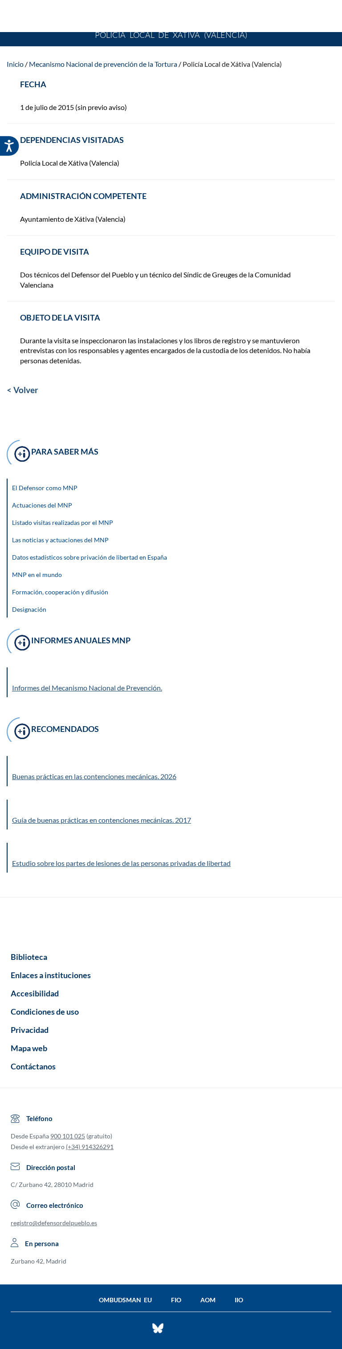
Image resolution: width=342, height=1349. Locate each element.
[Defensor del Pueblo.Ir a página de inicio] (171, 921)
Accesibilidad (35, 993)
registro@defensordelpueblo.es (54, 1223)
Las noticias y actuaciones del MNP (60, 540)
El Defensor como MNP (44, 488)
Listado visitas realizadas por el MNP (62, 522)
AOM (208, 1300)
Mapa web (29, 1048)
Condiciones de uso (45, 1011)
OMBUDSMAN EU (125, 1300)
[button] (171, 770)
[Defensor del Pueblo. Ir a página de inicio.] (171, 17)
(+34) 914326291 (90, 1146)
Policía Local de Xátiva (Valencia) (232, 64)
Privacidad (30, 1030)
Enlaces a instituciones (51, 975)
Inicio (15, 64)
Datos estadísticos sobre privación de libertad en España (89, 557)
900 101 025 (67, 1136)
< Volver (22, 390)
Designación (29, 609)
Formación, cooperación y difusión (60, 592)
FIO (176, 1300)
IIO (239, 1300)
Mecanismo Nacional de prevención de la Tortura (103, 64)
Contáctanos (33, 1066)
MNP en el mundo (37, 574)
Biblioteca (29, 957)
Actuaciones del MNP (42, 505)
